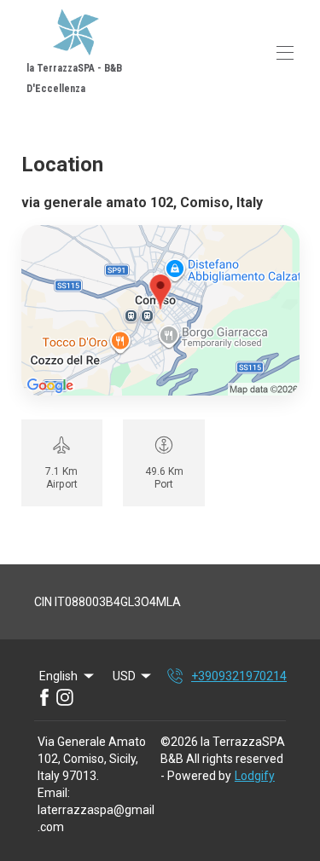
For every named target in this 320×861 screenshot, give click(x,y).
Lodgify (255, 776)
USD (124, 676)
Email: (54, 793)
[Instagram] (65, 697)
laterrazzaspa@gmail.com (96, 818)
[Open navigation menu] (285, 53)
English (58, 676)
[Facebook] (44, 697)
